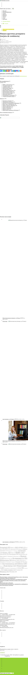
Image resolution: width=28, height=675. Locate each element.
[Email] (14, 71)
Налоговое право (6, 94)
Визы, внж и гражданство (8, 29)
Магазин (4, 10)
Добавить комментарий (6, 41)
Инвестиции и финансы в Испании (10, 110)
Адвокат (20, 549)
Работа (22, 564)
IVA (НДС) (6, 549)
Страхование (7, 568)
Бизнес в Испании (7, 107)
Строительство (14, 568)
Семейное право (6, 87)
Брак (13, 552)
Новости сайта (6, 109)
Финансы (4, 571)
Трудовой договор (8, 570)
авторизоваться (23, 76)
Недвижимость (20, 558)
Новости (4, 14)
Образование (3, 561)
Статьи (4, 13)
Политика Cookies (7, 603)
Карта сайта (5, 608)
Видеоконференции (7, 12)
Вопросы (5, 15)
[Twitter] (2, 71)
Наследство (8, 558)
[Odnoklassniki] (7, 71)
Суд (21, 568)
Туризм (19, 570)
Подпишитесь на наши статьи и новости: (9, 649)
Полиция (19, 561)
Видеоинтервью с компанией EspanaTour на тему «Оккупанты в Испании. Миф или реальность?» (14, 577)
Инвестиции (4, 556)
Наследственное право (8, 92)
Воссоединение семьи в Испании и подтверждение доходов (13, 579)
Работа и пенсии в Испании (9, 105)
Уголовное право (6, 85)
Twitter (22, 67)
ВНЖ (20, 552)
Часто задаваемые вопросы (6, 112)
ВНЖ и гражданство (7, 84)
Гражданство (4, 554)
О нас (4, 17)
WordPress (2, 656)
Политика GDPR (6, 606)
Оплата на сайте (6, 607)
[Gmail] (10, 71)
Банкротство (10, 550)
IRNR (13, 547)
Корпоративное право (7, 91)
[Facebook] (1, 71)
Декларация (13, 554)
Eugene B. (12, 656)
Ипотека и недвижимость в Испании (11, 103)
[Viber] (9, 71)
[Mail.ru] (6, 71)
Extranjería (5, 547)
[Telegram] (12, 71)
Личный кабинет (6, 21)
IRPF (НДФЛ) (20, 547)
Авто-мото (14, 549)
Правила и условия (7, 604)
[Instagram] (17, 71)
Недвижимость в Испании (8, 95)
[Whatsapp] (4, 71)
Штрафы (13, 571)
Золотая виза (22, 554)
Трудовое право (6, 89)
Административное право (8, 96)
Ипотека (11, 556)
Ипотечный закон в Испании (6, 582)
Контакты (5, 19)
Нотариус (24, 560)
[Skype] (19, 71)
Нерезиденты (6, 560)
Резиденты (10, 566)
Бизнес (7, 552)
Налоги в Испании (7, 106)
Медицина (17, 556)
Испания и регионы (7, 100)
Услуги (4, 16)
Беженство (16, 550)
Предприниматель (9, 563)
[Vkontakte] (15, 71)
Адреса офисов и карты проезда (7, 644)
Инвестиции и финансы (8, 90)
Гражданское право (7, 88)
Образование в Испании (8, 102)
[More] (21, 71)
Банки (5, 550)
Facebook (14, 67)
